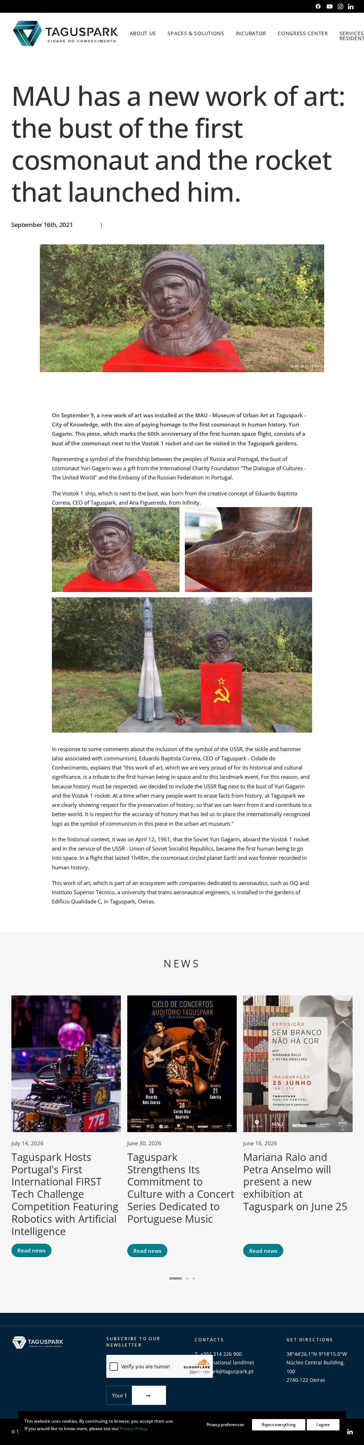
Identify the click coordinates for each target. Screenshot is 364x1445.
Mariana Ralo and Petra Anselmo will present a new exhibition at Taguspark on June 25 (295, 1181)
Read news (31, 1250)
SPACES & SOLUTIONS (195, 33)
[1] (176, 1278)
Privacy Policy (133, 1428)
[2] (187, 1278)
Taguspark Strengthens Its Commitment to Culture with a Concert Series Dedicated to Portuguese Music (180, 1188)
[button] (318, 6)
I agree (323, 1425)
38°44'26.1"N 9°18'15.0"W (317, 1354)
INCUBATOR (251, 33)
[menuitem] (318, 6)
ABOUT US (143, 33)
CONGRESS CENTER (303, 33)
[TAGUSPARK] (65, 33)
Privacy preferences (225, 1425)
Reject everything (279, 1425)
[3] (193, 1278)
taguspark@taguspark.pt (224, 1371)
